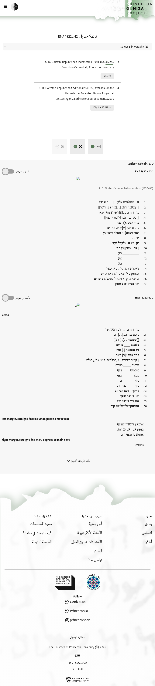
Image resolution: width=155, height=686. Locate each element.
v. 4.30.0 (78, 669)
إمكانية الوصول (77, 637)
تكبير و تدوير (23, 171)
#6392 (109, 62)
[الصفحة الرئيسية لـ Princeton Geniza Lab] (90, 582)
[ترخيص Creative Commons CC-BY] (77, 656)
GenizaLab (78, 602)
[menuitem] (148, 524)
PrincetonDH (80, 611)
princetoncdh (80, 620)
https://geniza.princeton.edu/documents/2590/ (85, 99)
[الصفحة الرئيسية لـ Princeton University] (77, 680)
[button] (140, 10)
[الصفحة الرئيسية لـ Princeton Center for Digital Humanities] (65, 582)
